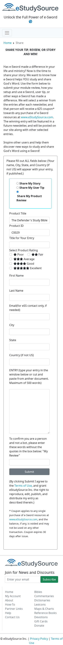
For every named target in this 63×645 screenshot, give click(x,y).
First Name (16, 275)
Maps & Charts (44, 609)
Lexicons (40, 604)
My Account (13, 596)
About (9, 600)
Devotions (41, 617)
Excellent (35, 268)
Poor (20, 254)
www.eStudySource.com (37, 117)
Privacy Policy (39, 639)
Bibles (38, 592)
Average (28, 259)
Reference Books (45, 613)
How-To (10, 604)
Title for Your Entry (21, 238)
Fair (40, 254)
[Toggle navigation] (7, 32)
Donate (39, 625)
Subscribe (49, 579)
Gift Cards (41, 621)
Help (8, 613)
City (11, 325)
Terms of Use (23, 486)
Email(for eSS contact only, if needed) (28, 308)
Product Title (17, 213)
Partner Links (14, 609)
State (12, 340)
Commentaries (44, 596)
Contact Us (12, 617)
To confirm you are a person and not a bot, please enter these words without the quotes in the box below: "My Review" (28, 447)
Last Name (16, 291)
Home (8, 43)
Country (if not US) (21, 355)
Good (30, 264)
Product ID (16, 226)
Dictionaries (42, 600)
